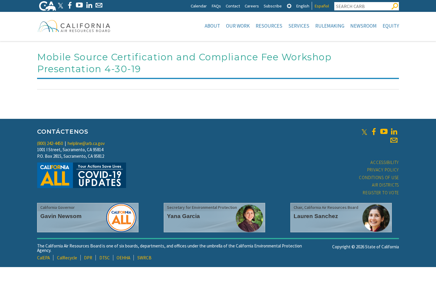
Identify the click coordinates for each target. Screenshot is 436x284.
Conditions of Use (379, 177)
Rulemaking (329, 26)
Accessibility (384, 162)
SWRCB (144, 258)
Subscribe (273, 6)
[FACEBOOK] (69, 5)
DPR (88, 258)
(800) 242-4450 (50, 143)
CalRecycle (67, 258)
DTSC (104, 258)
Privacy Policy (383, 170)
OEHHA (123, 258)
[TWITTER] (60, 5)
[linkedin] (394, 131)
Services (298, 26)
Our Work (238, 26)
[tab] (289, 5)
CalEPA (43, 258)
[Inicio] (74, 25)
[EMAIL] (99, 5)
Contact (233, 6)
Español (321, 6)
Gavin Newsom (61, 216)
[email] (394, 140)
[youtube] (384, 131)
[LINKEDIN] (89, 5)
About (212, 26)
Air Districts (385, 185)
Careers (252, 6)
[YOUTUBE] (79, 5)
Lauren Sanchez (316, 216)
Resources (269, 26)
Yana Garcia (183, 216)
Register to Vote (381, 192)
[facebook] (374, 131)
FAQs (216, 6)
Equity (391, 26)
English (302, 6)
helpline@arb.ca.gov (86, 143)
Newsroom (363, 26)
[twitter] (364, 131)
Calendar (199, 6)
